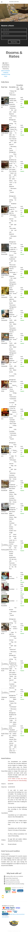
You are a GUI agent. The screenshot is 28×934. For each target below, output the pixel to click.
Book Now (14, 42)
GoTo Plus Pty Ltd (16, 931)
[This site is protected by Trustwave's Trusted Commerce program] (14, 890)
